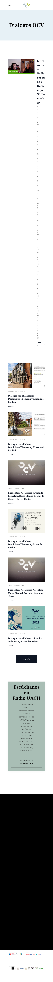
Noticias (13, 840)
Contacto (13, 836)
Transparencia (16, 832)
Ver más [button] (26, 659)
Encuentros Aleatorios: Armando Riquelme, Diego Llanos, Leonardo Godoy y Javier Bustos (26, 496)
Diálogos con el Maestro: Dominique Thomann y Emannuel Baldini (26, 399)
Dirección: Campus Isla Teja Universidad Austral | (25, 911)
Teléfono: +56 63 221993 (22, 922)
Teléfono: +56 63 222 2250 (23, 879)
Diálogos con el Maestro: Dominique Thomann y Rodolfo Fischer (25, 544)
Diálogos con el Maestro (16, 391)
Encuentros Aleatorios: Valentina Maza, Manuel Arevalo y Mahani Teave (25, 593)
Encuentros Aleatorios (16, 488)
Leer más (39, 344)
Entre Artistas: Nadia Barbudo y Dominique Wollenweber (41, 82)
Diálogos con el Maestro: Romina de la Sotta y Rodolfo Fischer (25, 640)
